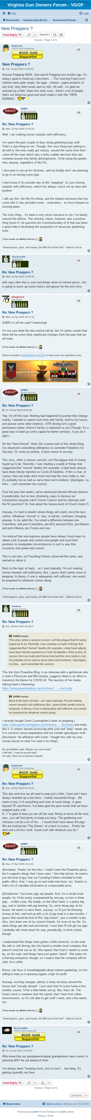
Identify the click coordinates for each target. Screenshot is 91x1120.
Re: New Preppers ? (17, 124)
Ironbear (16, 606)
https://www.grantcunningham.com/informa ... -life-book (37, 724)
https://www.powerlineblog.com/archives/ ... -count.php (37, 688)
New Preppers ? (17, 28)
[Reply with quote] (79, 49)
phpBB (33, 1112)
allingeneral (17, 297)
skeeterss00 (18, 257)
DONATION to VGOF (33, 355)
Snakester (17, 46)
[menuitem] (11, 13)
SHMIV (24, 108)
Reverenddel (21, 1028)
